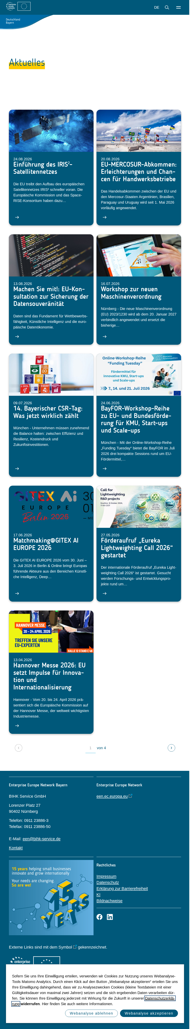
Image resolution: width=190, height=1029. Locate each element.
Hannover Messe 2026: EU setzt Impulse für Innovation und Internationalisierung (49, 676)
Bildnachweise (109, 900)
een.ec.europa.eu (112, 796)
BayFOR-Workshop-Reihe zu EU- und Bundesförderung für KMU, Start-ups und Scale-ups (136, 419)
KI (98, 894)
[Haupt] (178, 7)
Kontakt (16, 848)
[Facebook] (99, 917)
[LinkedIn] (110, 917)
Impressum (106, 876)
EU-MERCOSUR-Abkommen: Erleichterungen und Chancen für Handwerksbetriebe (139, 172)
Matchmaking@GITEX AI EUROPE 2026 (45, 544)
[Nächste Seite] (171, 748)
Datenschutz (107, 882)
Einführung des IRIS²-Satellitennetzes (42, 168)
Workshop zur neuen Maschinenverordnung (131, 292)
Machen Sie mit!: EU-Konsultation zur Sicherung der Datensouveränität (51, 296)
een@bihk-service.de (41, 838)
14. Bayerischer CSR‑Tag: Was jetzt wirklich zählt (48, 412)
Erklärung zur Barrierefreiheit (122, 888)
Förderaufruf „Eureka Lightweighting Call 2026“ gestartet (137, 548)
